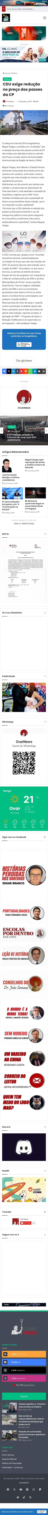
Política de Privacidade (12, 1463)
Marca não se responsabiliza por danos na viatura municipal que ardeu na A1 (31, 1420)
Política (14, 73)
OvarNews (10, 102)
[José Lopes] (24, 934)
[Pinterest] (21, 371)
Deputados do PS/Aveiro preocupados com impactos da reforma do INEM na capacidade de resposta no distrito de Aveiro (23, 437)
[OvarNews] (6, 18)
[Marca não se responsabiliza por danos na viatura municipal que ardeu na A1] (9, 1420)
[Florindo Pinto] (24, 1102)
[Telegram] (34, 371)
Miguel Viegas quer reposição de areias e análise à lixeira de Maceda (35, 463)
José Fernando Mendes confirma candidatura (10, 477)
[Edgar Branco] (24, 877)
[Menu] (44, 19)
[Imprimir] (43, 371)
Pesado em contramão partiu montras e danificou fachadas (32, 1434)
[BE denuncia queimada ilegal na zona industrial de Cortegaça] (35, 492)
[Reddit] (25, 371)
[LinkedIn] (13, 371)
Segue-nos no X (10, 1234)
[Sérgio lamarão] (24, 1012)
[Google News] (24, 361)
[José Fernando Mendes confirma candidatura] (12, 465)
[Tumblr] (17, 371)
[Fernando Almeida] (24, 1035)
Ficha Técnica (8, 1455)
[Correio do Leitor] (24, 1080)
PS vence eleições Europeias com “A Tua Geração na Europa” (10, 505)
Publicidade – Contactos (12, 1467)
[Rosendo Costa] (24, 1058)
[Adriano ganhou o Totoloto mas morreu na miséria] (9, 1408)
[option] (24, 430)
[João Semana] (24, 985)
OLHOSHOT (24, 1483)
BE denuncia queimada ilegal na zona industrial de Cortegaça (34, 505)
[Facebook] (4, 371)
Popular (24, 1396)
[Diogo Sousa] (24, 913)
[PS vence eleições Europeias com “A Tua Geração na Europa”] (12, 493)
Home (7, 73)
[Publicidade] (24, 711)
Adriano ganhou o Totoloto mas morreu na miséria (32, 1405)
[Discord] (24, 1147)
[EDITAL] (24, 571)
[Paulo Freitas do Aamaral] (24, 956)
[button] (24, 1512)
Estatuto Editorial (9, 1459)
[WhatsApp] (30, 371)
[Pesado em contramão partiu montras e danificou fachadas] (9, 1435)
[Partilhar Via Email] (39, 371)
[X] (9, 371)
